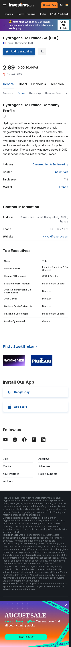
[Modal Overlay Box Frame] (34, 624)
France (63, 187)
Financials (38, 84)
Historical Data (53, 93)
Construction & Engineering (50, 164)
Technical (57, 84)
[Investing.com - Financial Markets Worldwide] (21, 5)
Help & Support (47, 473)
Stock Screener (26, 14)
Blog (5, 458)
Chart (23, 84)
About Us (43, 458)
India (43, 14)
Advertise (44, 466)
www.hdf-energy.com (55, 236)
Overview (8, 93)
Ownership (35, 93)
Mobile (7, 466)
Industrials (61, 171)
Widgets (8, 481)
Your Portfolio (11, 473)
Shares (8, 14)
